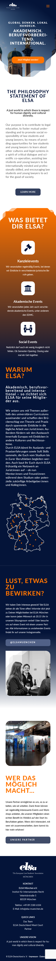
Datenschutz (45, 957)
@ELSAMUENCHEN (22, 642)
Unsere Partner (22, 840)
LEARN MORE (28, 192)
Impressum (33, 957)
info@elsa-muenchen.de (31, 909)
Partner (28, 929)
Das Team (28, 922)
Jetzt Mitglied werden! (28, 60)
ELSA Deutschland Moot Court (28, 925)
